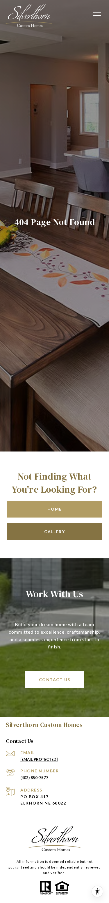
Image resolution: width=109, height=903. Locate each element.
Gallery (54, 531)
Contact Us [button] (54, 679)
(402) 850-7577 (34, 777)
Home (54, 509)
